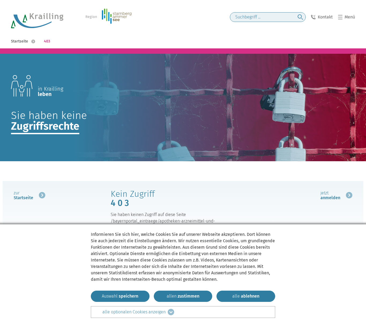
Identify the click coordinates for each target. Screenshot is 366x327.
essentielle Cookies (219, 240)
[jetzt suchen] (300, 17)
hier (135, 234)
